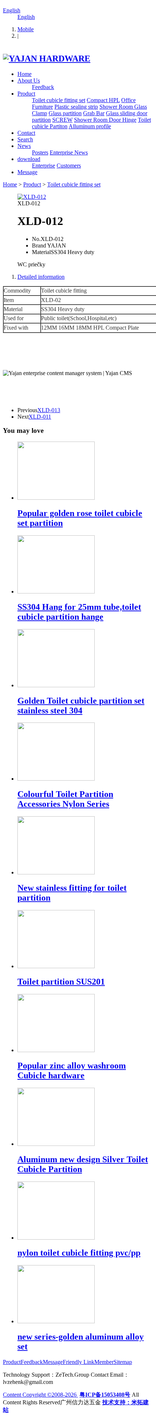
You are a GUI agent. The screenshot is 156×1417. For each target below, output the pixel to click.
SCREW (62, 120)
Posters (40, 152)
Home (24, 74)
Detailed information (41, 277)
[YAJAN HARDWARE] (46, 58)
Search (25, 139)
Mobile (25, 29)
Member (104, 1362)
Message (27, 172)
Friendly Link (78, 1362)
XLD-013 (48, 410)
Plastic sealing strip (76, 107)
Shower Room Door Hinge (105, 120)
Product (26, 93)
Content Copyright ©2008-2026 (40, 1395)
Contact (26, 133)
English (11, 10)
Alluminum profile (90, 126)
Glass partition (65, 113)
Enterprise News (69, 152)
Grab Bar (93, 113)
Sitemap (123, 1362)
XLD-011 (40, 417)
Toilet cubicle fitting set (58, 100)
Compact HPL (103, 100)
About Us (28, 80)
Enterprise (43, 165)
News (24, 146)
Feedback (43, 87)
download (28, 159)
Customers (69, 165)
